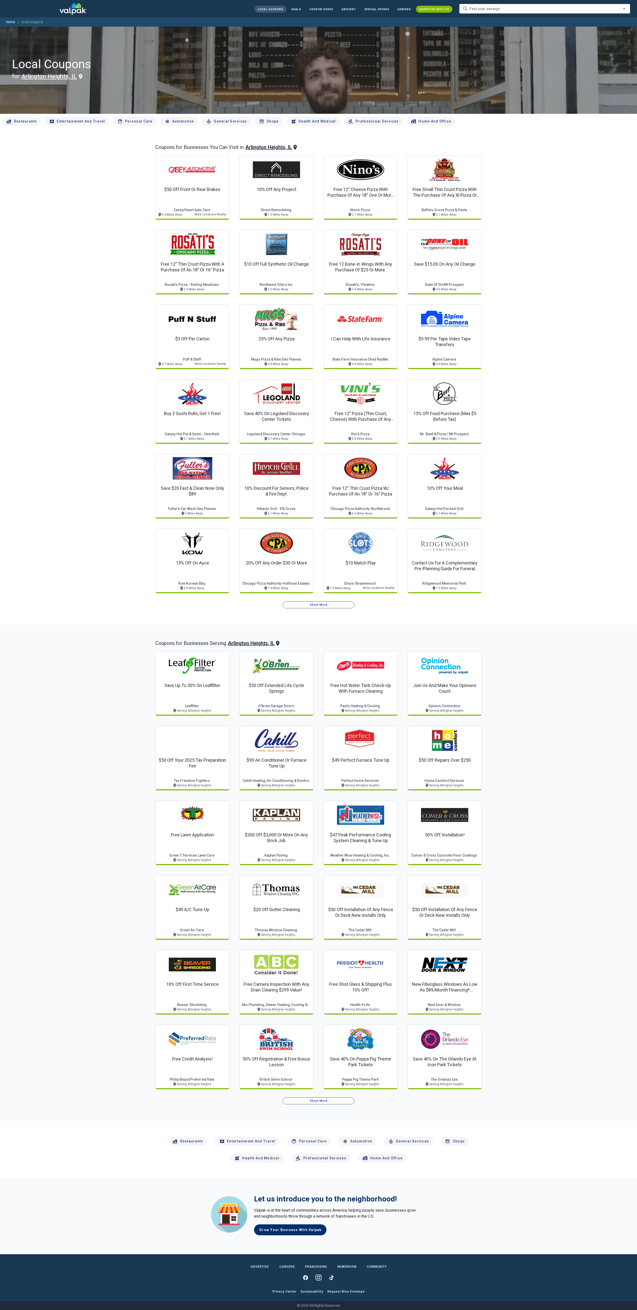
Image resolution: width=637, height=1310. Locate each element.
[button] (376, 9)
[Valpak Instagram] (318, 1277)
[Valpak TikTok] (331, 1277)
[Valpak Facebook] (305, 1277)
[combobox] (544, 8)
